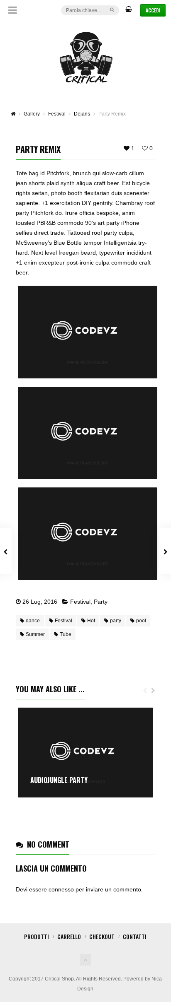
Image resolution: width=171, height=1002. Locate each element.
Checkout (102, 936)
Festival (80, 601)
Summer (35, 634)
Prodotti (36, 936)
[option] (85, 752)
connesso (61, 889)
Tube (65, 634)
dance (33, 621)
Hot (91, 621)
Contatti (135, 936)
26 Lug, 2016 (39, 601)
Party (100, 601)
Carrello (69, 936)
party (115, 621)
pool (141, 621)
